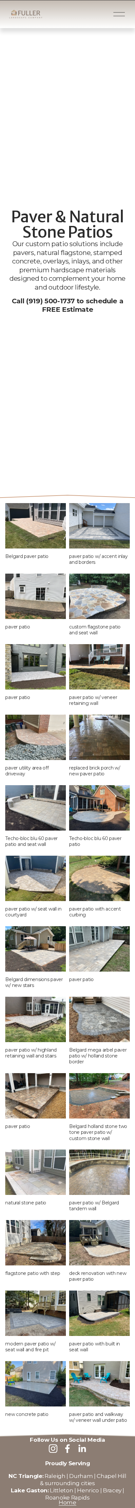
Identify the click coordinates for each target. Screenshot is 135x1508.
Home (67, 1502)
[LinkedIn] (82, 1448)
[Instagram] (53, 1448)
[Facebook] (67, 1448)
